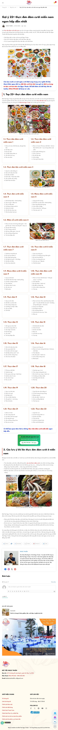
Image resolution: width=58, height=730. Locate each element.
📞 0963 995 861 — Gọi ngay (29, 442)
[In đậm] (9, 591)
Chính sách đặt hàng (7, 707)
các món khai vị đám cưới (33, 463)
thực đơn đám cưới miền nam (11, 30)
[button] (3, 3)
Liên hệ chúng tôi (6, 701)
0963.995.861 (13, 89)
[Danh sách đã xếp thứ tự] (17, 591)
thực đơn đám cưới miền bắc (38, 429)
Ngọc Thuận (24, 551)
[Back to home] (29, 3)
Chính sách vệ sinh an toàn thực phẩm (12, 716)
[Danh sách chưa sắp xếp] (19, 591)
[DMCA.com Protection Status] (6, 722)
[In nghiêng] (11, 591)
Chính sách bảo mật (7, 704)
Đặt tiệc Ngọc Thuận (25, 102)
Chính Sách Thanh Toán (8, 710)
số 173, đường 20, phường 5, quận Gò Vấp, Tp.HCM (20, 673)
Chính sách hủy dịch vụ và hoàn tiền (11, 719)
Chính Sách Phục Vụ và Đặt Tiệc (10, 713)
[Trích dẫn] (21, 591)
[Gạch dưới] (13, 591)
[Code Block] (22, 591)
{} (26, 591)
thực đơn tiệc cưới (41, 100)
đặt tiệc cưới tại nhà (28, 84)
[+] (28, 591)
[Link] (24, 591)
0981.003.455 (21, 675)
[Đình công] (15, 591)
